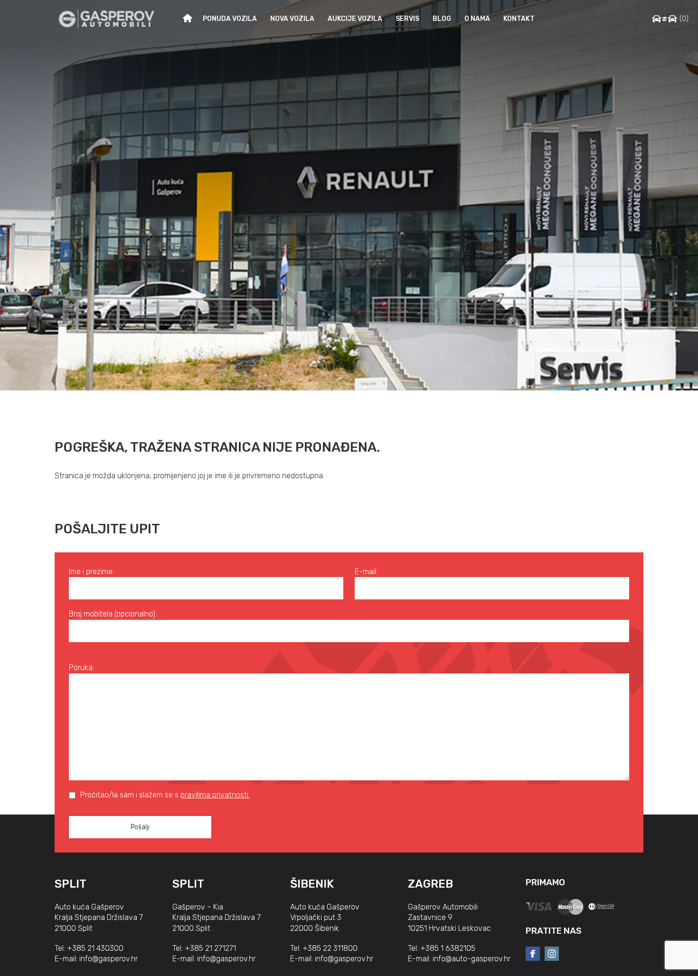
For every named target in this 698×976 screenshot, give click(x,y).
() (684, 19)
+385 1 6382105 (447, 948)
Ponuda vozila (230, 19)
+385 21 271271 (210, 948)
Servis (407, 19)
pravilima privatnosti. (215, 794)
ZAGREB (430, 884)
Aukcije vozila (355, 19)
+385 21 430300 (95, 948)
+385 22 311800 (330, 948)
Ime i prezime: (91, 571)
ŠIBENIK (312, 884)
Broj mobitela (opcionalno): (113, 613)
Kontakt (519, 19)
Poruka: (81, 667)
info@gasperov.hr (108, 958)
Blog (442, 19)
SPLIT (70, 884)
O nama (477, 19)
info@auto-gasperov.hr (471, 958)
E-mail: (366, 571)
